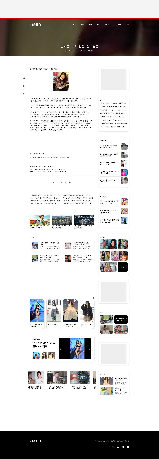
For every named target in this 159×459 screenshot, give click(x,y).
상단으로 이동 (24, 94)
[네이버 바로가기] (128, 447)
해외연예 (118, 24)
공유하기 (24, 82)
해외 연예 (102, 374)
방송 (82, 24)
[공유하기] (24, 82)
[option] (75, 348)
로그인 (127, 440)
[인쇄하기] (24, 90)
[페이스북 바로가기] (108, 447)
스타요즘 (107, 24)
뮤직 (90, 24)
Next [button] (89, 348)
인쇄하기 (24, 90)
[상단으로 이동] (24, 94)
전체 (74, 24)
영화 (98, 24)
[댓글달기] (24, 86)
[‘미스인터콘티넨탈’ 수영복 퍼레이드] (75, 348)
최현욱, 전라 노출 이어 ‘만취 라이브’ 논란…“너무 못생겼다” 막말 (48, 172)
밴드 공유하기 (70, 182)
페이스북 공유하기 (53, 182)
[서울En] (35, 24)
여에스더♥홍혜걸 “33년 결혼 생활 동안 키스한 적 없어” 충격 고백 (48, 169)
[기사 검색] (126, 24)
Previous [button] (60, 348)
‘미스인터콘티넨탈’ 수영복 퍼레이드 (44, 344)
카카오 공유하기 (61, 182)
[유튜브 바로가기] (118, 447)
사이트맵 (124, 440)
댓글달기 (24, 86)
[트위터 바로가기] (113, 447)
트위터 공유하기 (57, 182)
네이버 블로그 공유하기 (66, 182)
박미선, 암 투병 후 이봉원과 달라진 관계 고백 (42, 166)
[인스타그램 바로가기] (123, 447)
